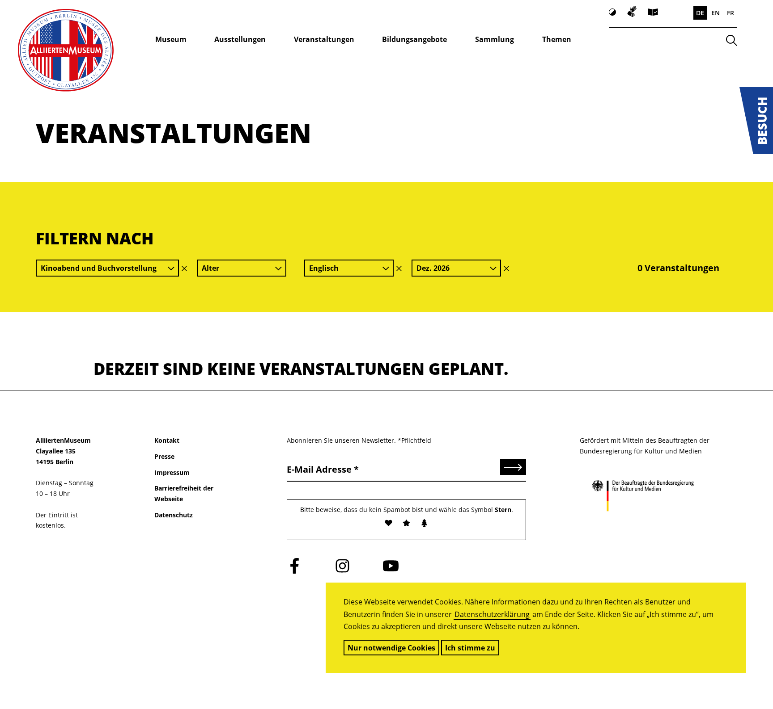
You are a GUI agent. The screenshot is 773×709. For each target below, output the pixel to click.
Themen (556, 39)
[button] (756, 120)
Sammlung (494, 39)
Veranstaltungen (324, 39)
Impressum (172, 472)
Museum (171, 39)
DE (700, 12)
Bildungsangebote (414, 39)
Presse (164, 456)
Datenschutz (173, 515)
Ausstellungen (240, 39)
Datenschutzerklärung (492, 614)
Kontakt (166, 440)
